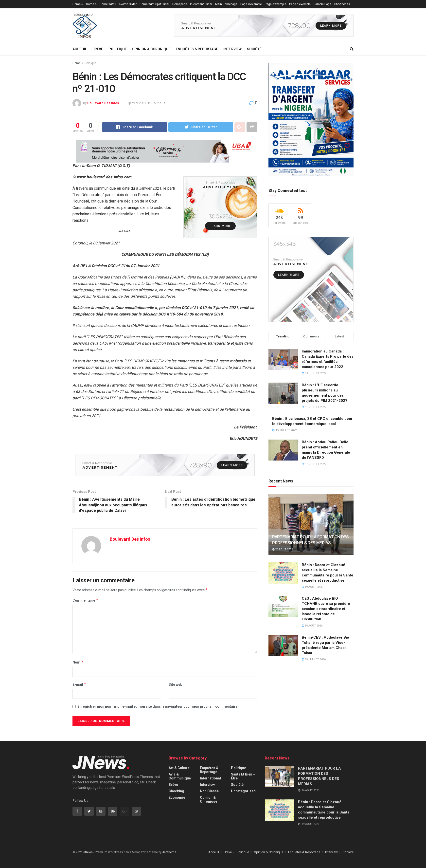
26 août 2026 (283, 549)
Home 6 (91, 4)
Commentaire (85, 600)
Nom (78, 662)
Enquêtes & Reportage (197, 49)
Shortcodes (342, 4)
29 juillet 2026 (315, 659)
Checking (176, 791)
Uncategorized (243, 791)
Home (76, 63)
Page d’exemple (251, 4)
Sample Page (322, 4)
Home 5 (77, 4)
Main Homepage (226, 4)
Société (254, 49)
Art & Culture (179, 768)
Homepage (179, 4)
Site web (175, 684)
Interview (232, 49)
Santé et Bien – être (243, 776)
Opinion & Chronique (151, 49)
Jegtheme (169, 852)
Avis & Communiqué (180, 776)
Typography (80, 12)
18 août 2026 (313, 625)
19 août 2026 (313, 587)
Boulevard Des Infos (103, 103)
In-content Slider (201, 4)
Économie (177, 797)
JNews (88, 852)
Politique (117, 49)
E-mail (79, 684)
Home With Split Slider (154, 4)
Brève (97, 49)
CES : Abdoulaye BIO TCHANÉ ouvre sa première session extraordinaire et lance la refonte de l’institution (326, 608)
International (210, 778)
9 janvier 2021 (136, 103)
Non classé (209, 791)
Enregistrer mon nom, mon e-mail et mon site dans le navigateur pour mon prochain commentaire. (157, 706)
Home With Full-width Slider (118, 4)
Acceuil (79, 49)
